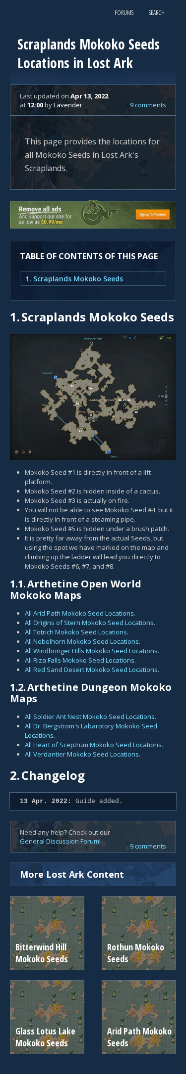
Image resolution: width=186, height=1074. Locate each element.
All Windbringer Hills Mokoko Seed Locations (91, 650)
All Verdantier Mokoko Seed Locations (82, 754)
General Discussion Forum (59, 841)
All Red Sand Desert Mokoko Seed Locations (91, 669)
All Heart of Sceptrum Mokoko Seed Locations (93, 744)
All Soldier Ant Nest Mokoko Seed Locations (90, 716)
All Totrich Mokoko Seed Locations (76, 631)
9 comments (148, 104)
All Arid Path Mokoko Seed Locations (79, 613)
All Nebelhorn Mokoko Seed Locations (82, 641)
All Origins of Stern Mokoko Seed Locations (89, 622)
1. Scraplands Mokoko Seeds (74, 278)
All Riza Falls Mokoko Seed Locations (79, 660)
